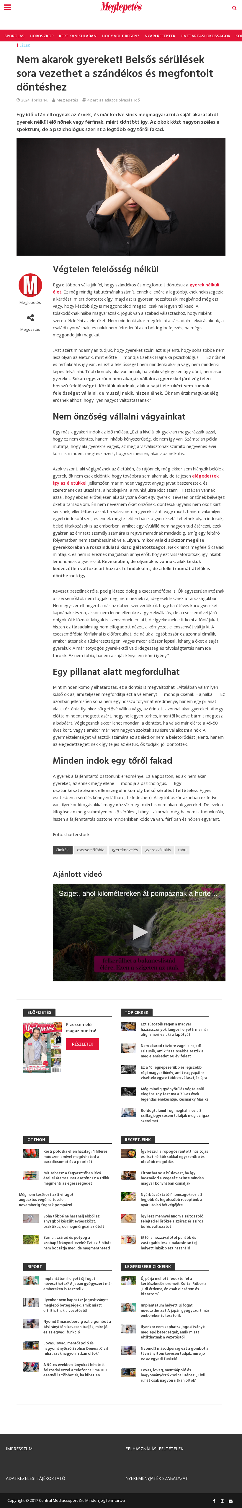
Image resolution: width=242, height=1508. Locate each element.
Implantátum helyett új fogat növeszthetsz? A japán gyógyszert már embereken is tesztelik (77, 1284)
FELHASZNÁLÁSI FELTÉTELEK (154, 1448)
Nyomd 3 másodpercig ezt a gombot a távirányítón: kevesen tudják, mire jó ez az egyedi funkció (77, 1327)
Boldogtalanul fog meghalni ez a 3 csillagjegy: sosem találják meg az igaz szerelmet (175, 1116)
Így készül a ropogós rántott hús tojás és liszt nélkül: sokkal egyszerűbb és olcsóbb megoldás (174, 1157)
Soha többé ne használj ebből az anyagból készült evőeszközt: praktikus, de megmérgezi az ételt (73, 1222)
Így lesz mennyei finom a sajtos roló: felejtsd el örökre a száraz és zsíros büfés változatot (172, 1222)
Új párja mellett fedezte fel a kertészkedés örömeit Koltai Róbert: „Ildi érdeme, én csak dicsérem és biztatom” (173, 1286)
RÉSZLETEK (82, 1044)
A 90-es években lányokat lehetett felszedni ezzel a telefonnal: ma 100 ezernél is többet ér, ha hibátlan (75, 1370)
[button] (139, 932)
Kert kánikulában (78, 35)
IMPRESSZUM (19, 1448)
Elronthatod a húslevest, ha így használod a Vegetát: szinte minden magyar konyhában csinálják (172, 1178)
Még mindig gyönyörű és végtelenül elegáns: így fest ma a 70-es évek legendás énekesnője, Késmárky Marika (175, 1094)
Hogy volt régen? (120, 35)
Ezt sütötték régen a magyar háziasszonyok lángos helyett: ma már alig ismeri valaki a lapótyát (174, 1030)
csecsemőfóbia (90, 849)
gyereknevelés (125, 849)
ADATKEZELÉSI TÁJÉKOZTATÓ (35, 1478)
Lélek (24, 45)
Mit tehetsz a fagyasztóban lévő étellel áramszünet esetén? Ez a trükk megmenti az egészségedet (76, 1178)
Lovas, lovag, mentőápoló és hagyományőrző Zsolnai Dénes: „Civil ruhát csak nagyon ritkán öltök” (75, 1349)
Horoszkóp (42, 35)
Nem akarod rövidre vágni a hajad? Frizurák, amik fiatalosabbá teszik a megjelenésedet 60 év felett (172, 1051)
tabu (182, 849)
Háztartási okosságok (205, 35)
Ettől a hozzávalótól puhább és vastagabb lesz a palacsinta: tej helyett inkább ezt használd (169, 1243)
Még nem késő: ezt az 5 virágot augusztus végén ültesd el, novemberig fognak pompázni (46, 1200)
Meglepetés (67, 100)
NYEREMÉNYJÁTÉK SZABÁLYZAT (156, 1478)
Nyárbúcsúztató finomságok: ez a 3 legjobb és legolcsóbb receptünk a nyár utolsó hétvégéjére (171, 1200)
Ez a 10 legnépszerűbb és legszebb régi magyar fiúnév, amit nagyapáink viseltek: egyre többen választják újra (174, 1073)
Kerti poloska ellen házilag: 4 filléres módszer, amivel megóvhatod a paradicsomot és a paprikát (75, 1157)
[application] (139, 932)
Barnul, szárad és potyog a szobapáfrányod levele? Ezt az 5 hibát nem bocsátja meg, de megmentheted (77, 1243)
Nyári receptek (160, 35)
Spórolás (14, 35)
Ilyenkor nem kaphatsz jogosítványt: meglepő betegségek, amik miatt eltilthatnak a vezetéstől (75, 1305)
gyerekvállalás (158, 849)
